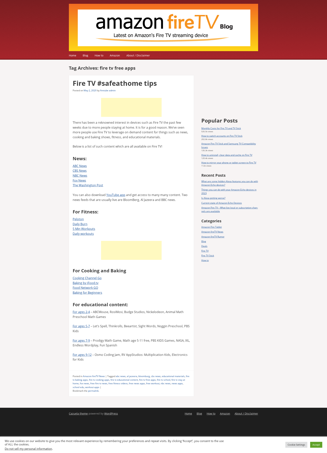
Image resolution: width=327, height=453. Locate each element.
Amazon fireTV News (94, 376)
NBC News (80, 175)
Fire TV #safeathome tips (115, 83)
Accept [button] (316, 444)
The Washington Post (88, 185)
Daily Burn (80, 224)
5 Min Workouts (84, 229)
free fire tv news (98, 383)
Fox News (79, 180)
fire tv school (163, 379)
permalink (93, 390)
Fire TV (205, 250)
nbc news (166, 383)
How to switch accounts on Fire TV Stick (221, 135)
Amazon (115, 55)
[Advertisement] (131, 107)
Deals (204, 246)
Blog (85, 55)
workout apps (92, 387)
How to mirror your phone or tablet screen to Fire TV (228, 162)
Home (72, 55)
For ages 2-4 (81, 312)
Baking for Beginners (87, 293)
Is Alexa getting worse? (213, 198)
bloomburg (144, 376)
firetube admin (108, 90)
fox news (84, 383)
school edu (78, 387)
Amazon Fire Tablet (211, 227)
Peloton (78, 219)
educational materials (173, 376)
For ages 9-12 (82, 355)
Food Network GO (85, 288)
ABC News (80, 166)
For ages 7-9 (81, 340)
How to (99, 55)
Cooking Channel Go (87, 278)
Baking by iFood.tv (85, 283)
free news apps (137, 383)
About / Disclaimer (138, 55)
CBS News (80, 171)
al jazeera (132, 376)
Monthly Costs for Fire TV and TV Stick (221, 128)
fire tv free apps (147, 379)
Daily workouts (83, 234)
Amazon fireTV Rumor (212, 236)
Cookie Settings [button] (296, 444)
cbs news (156, 376)
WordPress (111, 413)
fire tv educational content (124, 379)
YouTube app (115, 195)
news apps (177, 383)
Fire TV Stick (207, 255)
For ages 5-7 (81, 326)
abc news (121, 376)
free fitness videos (118, 383)
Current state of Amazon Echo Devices (221, 203)
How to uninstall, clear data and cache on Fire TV (226, 155)
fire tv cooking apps (99, 379)
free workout (153, 383)
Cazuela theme (78, 413)
